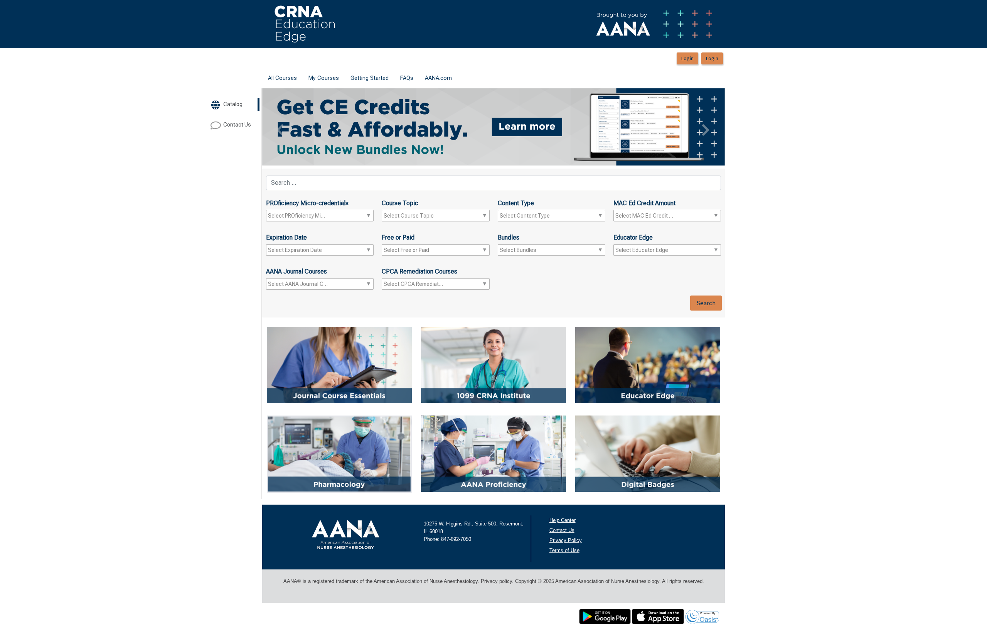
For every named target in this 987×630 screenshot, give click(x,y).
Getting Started (369, 77)
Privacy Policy (565, 540)
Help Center (562, 520)
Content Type (516, 203)
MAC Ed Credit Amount (644, 203)
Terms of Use (564, 550)
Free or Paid (398, 237)
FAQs (406, 77)
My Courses (323, 77)
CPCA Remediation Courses (419, 271)
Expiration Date (286, 237)
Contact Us (561, 530)
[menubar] (360, 78)
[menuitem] (282, 78)
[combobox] (297, 215)
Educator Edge (633, 237)
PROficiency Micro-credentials (307, 203)
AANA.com (438, 77)
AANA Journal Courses (296, 271)
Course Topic (400, 203)
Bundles (508, 237)
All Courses (282, 77)
